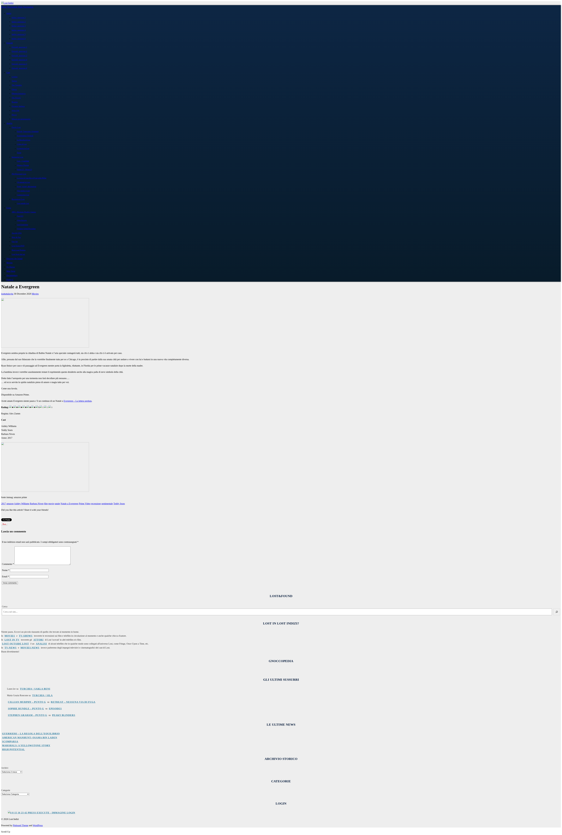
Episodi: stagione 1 (19, 47)
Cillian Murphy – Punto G (27, 702)
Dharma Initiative (19, 93)
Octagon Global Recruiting (26, 229)
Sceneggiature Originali (25, 136)
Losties (14, 77)
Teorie (19, 153)
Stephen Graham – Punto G (27, 715)
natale (57, 503)
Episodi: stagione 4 (19, 60)
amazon (10, 503)
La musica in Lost (23, 148)
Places (14, 115)
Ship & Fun (16, 237)
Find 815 (20, 216)
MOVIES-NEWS (29, 647)
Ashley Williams (21, 503)
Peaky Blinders (63, 715)
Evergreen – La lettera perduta (78, 401)
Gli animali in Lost (23, 182)
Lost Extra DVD (18, 246)
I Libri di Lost (22, 144)
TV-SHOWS (25, 636)
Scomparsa (10, 741)
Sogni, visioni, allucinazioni (26, 187)
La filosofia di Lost (23, 140)
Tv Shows (10, 267)
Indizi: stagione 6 (19, 38)
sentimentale (107, 503)
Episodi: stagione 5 (19, 64)
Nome (5, 570)
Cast (8, 72)
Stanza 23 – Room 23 (24, 170)
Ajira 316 (15, 110)
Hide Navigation (25, 7)
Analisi (9, 123)
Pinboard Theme (20, 825)
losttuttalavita (7, 294)
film (46, 503)
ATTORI (38, 640)
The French (16, 98)
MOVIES (10, 636)
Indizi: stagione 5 (19, 34)
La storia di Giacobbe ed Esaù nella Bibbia (31, 178)
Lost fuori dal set (18, 254)
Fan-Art (15, 241)
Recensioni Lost (18, 199)
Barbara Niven (36, 503)
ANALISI (41, 643)
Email (5, 576)
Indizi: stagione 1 (19, 17)
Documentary (12, 275)
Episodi (9, 43)
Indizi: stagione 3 (19, 26)
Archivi (4, 768)
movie (51, 503)
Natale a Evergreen (69, 503)
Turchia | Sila (42, 695)
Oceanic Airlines (18, 106)
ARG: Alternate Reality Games (24, 212)
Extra (8, 208)
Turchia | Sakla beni (35, 689)
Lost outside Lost (23, 203)
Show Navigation (9, 7)
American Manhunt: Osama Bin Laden (29, 737)
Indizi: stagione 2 (19, 22)
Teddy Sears (119, 503)
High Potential (13, 749)
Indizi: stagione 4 (19, 30)
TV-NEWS (11, 647)
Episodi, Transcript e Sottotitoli (27, 132)
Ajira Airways (22, 220)
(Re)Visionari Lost (19, 174)
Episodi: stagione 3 (19, 55)
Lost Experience (22, 225)
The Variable (17, 85)
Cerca (4, 606)
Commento (8, 564)
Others (14, 89)
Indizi (8, 13)
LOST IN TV (12, 640)
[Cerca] (556, 612)
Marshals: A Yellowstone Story (26, 745)
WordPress (38, 825)
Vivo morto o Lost (23, 191)
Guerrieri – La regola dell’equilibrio (31, 733)
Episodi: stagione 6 (19, 68)
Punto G (9, 279)
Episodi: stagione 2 (19, 51)
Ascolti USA (17, 233)
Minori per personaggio (21, 119)
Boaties (15, 102)
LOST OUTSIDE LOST (15, 643)
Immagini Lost (17, 157)
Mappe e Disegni (23, 165)
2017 (3, 503)
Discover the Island (14, 258)
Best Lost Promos (18, 250)
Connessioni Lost (23, 195)
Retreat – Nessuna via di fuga (73, 702)
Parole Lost (16, 127)
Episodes (55, 708)
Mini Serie (10, 271)
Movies (9, 262)
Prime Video (84, 503)
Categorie (5, 790)
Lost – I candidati (23, 161)
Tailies (14, 81)
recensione (96, 503)
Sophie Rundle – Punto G (26, 708)
